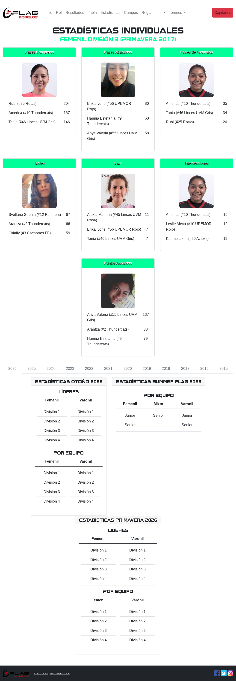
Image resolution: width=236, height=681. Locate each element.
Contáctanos (41, 673)
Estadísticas (111, 12)
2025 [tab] (31, 369)
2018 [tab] (166, 369)
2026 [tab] (12, 369)
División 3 (52, 431)
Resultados (74, 13)
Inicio (48, 13)
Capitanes (222, 13)
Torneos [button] (176, 13)
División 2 (52, 421)
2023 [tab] (70, 369)
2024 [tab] (51, 369)
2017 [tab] (185, 369)
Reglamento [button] (152, 13)
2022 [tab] (89, 369)
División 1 (52, 412)
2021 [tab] (108, 369)
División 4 (52, 440)
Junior (130, 415)
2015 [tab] (223, 369)
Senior (130, 425)
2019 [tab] (147, 369)
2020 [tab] (128, 369)
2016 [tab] (204, 369)
